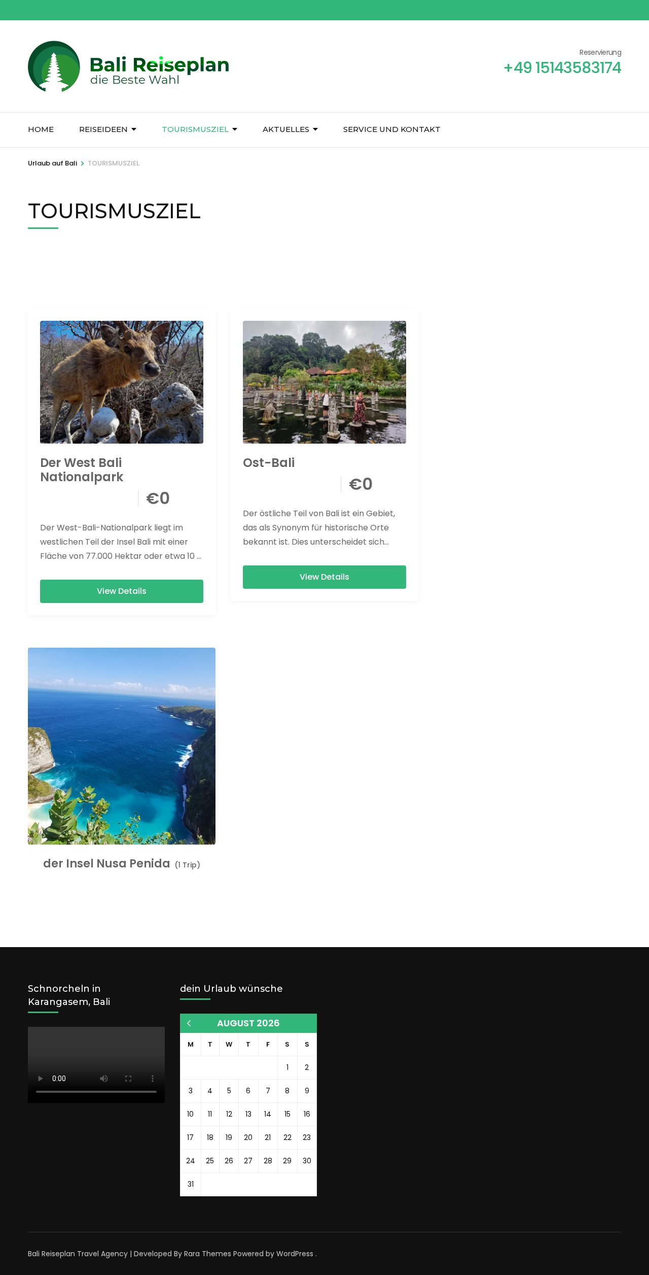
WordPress (294, 1254)
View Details (122, 591)
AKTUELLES (286, 129)
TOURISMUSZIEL (195, 129)
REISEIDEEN (103, 129)
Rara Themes (207, 1254)
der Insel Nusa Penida (106, 864)
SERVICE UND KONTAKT (392, 129)
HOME (41, 129)
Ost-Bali (269, 462)
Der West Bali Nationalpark (81, 469)
